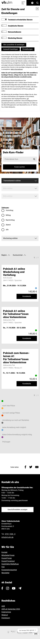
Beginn (4, 255)
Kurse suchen (19, 167)
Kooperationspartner (9, 570)
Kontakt (4, 552)
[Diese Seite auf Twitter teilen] (30, 466)
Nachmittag (10, 220)
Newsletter (5, 573)
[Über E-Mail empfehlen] (37, 466)
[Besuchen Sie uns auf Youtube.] (13, 588)
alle (7, 230)
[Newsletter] (19, 588)
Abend (8, 225)
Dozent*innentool (8, 561)
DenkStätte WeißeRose (10, 564)
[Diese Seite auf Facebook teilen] (25, 466)
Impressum (5, 618)
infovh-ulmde (7, 537)
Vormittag (9, 210)
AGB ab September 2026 (10, 609)
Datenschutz (6, 612)
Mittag (8, 215)
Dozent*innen (6, 558)
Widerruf (4, 615)
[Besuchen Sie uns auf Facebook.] (2, 588)
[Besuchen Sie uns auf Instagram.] (7, 588)
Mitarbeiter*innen (8, 555)
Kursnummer (18, 255)
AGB (3, 606)
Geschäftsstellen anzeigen (17, 509)
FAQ (3, 567)
